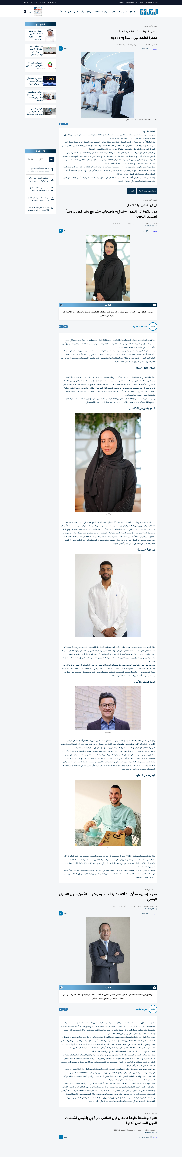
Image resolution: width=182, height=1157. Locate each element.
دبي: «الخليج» (141, 1009)
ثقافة (97, 12)
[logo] (149, 12)
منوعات (89, 12)
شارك (65, 49)
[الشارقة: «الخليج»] (153, 326)
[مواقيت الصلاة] (25, 12)
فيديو (76, 12)
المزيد (69, 12)
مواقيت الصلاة (130, 2)
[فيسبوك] (35, 2)
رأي (82, 12)
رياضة (104, 12)
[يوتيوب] (24, 2)
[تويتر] (31, 2)
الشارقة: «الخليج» (140, 326)
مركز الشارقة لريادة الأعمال (147, 191)
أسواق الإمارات (147, 26)
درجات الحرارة (122, 2)
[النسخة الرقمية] (38, 12)
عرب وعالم (122, 12)
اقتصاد (112, 12)
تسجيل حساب (41, 2)
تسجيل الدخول (50, 2)
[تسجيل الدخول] (55, 2)
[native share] (61, 48)
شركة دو (131, 191)
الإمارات (132, 12)
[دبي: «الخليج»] (153, 1009)
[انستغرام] (28, 2)
